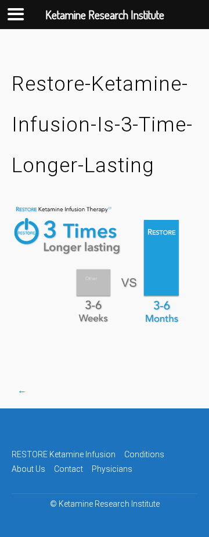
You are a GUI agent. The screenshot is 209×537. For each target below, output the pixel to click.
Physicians (112, 469)
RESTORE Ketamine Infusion (64, 454)
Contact (68, 469)
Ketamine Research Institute (109, 503)
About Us (28, 469)
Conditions (144, 454)
